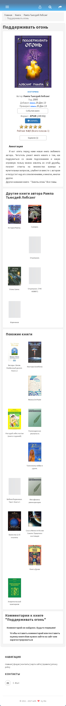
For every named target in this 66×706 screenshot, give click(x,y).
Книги (18, 15)
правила (46, 664)
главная (8, 664)
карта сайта (36, 664)
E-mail (16, 682)
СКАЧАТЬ (34, 120)
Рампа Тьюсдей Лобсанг (36, 15)
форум (16, 664)
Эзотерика (33, 92)
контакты (25, 664)
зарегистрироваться (21, 639)
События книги (32, 111)
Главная (8, 15)
